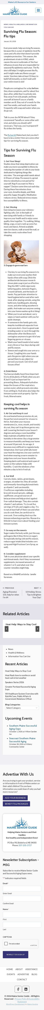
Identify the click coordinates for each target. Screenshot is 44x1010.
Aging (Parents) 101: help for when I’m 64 (11, 593)
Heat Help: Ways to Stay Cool (21, 624)
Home (9, 969)
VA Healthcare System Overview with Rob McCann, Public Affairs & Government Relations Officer (21, 696)
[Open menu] (38, 10)
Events (11, 974)
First (5, 919)
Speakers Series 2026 (14, 682)
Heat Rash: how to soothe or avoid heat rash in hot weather (20, 676)
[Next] (37, 629)
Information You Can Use (19, 656)
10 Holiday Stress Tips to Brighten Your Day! (33, 593)
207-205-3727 (25, 845)
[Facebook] (18, 989)
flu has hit (12, 135)
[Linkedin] (26, 989)
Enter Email (7, 893)
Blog (34, 974)
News (6, 24)
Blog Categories (12, 704)
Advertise (23, 974)
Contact (22, 979)
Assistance (31, 969)
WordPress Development (15, 1004)
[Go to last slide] (6, 629)
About (19, 969)
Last (4, 929)
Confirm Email (8, 903)
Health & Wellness (17, 24)
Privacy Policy (21, 999)
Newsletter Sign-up (16, 955)
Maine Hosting (32, 1004)
